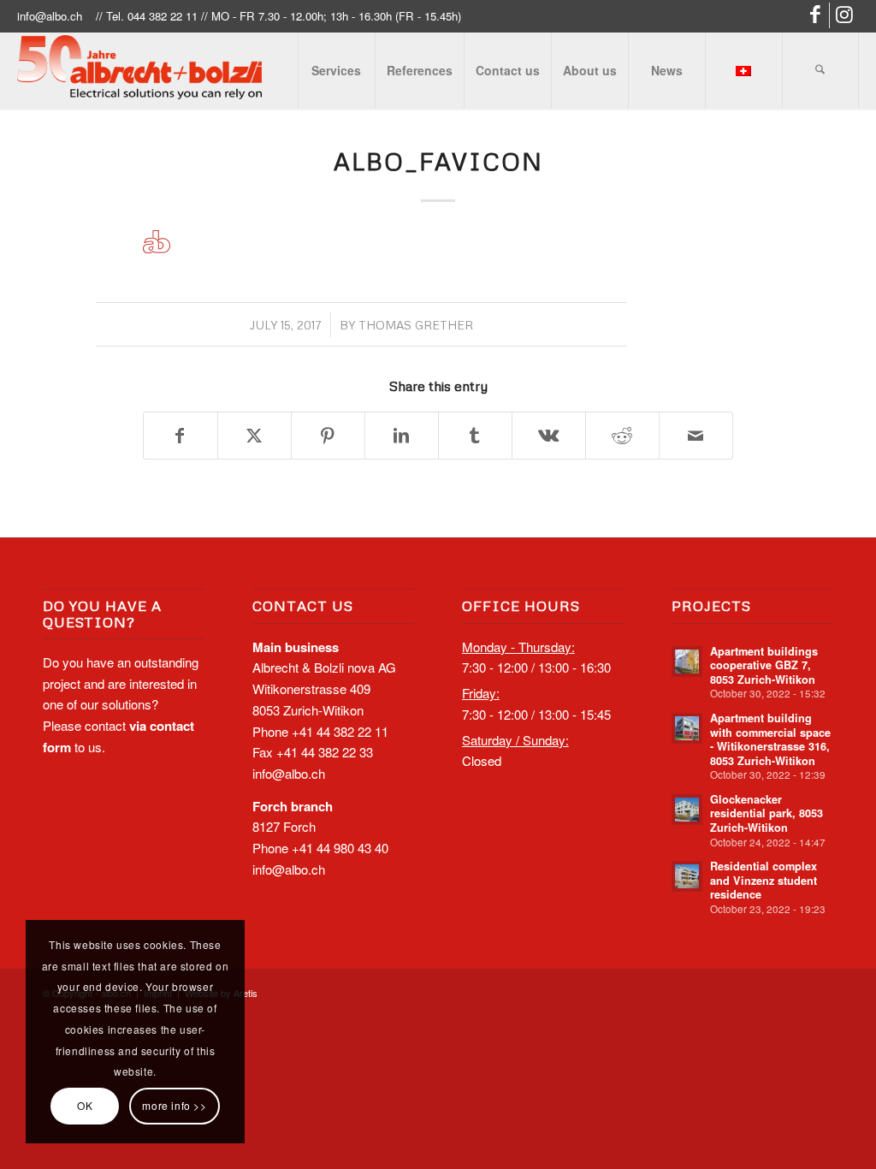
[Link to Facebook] (816, 15)
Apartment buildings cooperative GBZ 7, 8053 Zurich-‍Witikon (764, 665)
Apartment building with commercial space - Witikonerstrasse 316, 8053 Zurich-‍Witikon (770, 739)
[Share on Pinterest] (328, 436)
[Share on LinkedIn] (401, 436)
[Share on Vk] (548, 436)
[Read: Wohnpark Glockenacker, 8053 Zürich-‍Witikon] (687, 809)
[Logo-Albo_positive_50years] (139, 73)
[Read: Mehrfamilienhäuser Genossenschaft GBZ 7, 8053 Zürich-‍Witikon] (687, 661)
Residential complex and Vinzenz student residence (763, 880)
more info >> (174, 1105)
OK (84, 1105)
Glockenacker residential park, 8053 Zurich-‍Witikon (766, 813)
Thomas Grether (415, 324)
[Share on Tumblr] (475, 436)
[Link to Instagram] (846, 15)
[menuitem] (336, 70)
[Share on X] (254, 436)
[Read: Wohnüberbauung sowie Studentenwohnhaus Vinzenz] (687, 876)
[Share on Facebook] (180, 436)
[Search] (820, 70)
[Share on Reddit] (622, 436)
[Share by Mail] (696, 436)
